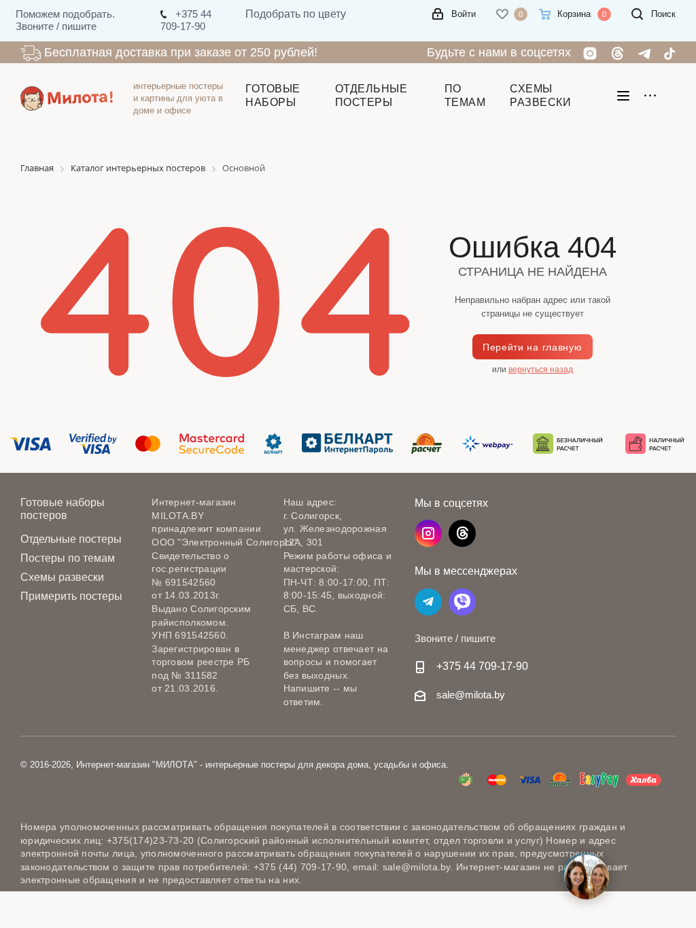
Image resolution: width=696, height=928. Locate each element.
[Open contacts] (586, 876)
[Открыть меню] (623, 98)
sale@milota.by (470, 694)
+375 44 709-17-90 (482, 666)
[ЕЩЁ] (654, 98)
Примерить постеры (71, 596)
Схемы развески (62, 577)
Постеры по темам (67, 558)
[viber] (462, 601)
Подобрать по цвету (295, 14)
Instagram (428, 533)
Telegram (428, 601)
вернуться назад (540, 369)
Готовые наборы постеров (62, 508)
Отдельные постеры (71, 539)
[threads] (462, 533)
